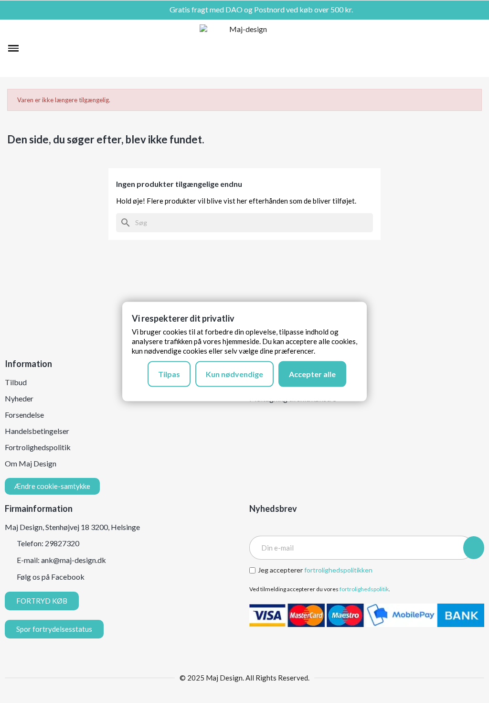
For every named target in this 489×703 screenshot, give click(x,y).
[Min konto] (459, 48)
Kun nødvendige (234, 374)
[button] (31, 48)
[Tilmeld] (473, 547)
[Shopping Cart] (475, 48)
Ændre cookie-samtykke (52, 486)
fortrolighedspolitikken (338, 570)
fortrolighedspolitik (364, 589)
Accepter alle (312, 374)
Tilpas (169, 374)
